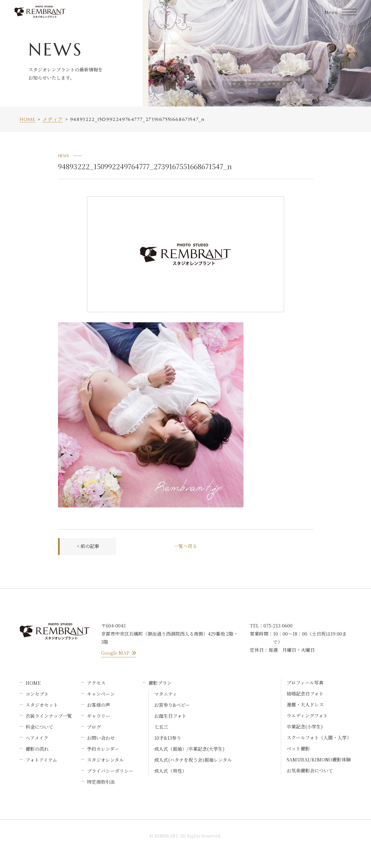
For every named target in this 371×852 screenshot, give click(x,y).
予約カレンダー (103, 749)
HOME (33, 683)
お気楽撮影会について (310, 770)
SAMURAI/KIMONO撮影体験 (319, 759)
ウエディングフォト (307, 715)
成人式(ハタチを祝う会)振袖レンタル (193, 760)
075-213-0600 (277, 625)
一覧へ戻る (185, 546)
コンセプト (37, 694)
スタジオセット (42, 705)
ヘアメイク (37, 738)
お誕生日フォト (170, 716)
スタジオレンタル (105, 760)
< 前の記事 (88, 546)
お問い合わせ (101, 738)
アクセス (96, 683)
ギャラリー (98, 716)
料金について (39, 727)
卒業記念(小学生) (305, 726)
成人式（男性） (170, 771)
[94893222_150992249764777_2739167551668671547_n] (150, 326)
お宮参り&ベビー (172, 705)
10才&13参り (167, 738)
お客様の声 (98, 705)
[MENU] (349, 12)
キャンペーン (101, 694)
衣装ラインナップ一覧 (49, 716)
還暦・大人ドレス (305, 704)
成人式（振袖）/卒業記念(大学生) (189, 749)
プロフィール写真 (305, 682)
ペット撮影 (298, 748)
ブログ (94, 727)
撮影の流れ (37, 749)
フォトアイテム (41, 760)
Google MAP (115, 652)
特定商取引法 (101, 782)
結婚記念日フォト (305, 693)
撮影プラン (160, 683)
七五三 (161, 727)
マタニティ (165, 694)
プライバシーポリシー (110, 771)
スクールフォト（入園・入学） (319, 737)
